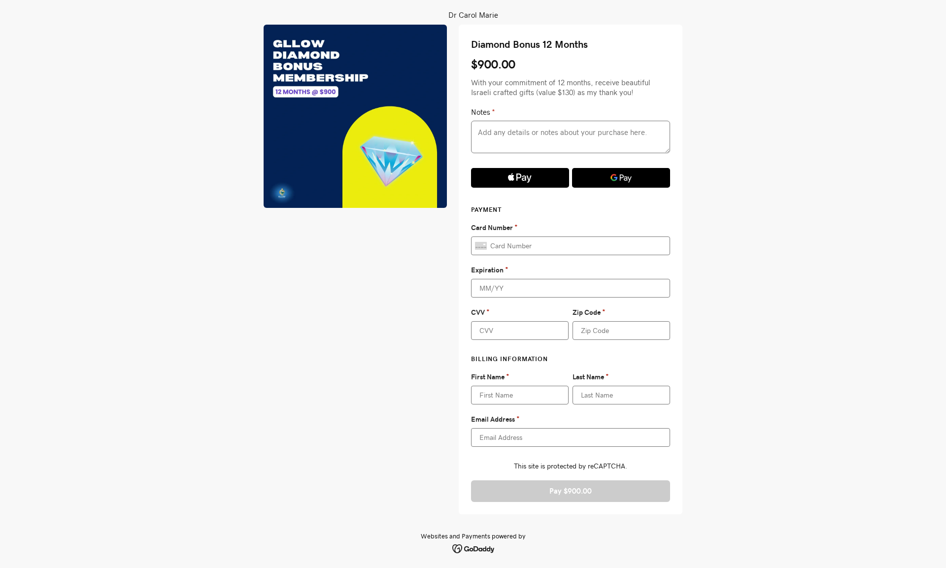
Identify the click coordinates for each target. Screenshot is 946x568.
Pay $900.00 (570, 491)
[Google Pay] (621, 178)
